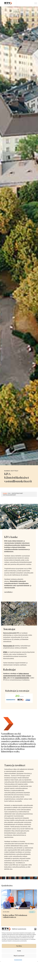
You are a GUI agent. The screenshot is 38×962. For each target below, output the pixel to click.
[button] (35, 929)
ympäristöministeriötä (22, 678)
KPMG (5, 652)
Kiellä (19, 951)
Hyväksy (19, 946)
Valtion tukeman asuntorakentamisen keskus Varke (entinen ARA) (17, 676)
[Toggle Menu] (35, 3)
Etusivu (5, 493)
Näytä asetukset (19, 956)
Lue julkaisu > (8, 592)
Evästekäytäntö (18, 959)
